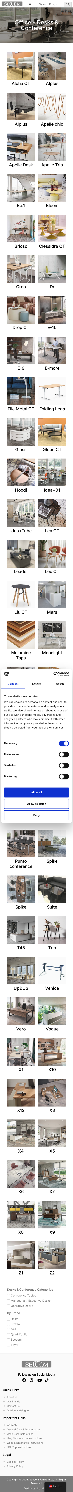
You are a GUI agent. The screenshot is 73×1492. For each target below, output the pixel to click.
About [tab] (60, 683)
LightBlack (43, 1488)
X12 (21, 1110)
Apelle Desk (21, 164)
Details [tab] (36, 683)
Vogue (52, 1029)
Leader (21, 571)
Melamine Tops (21, 655)
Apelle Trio (52, 164)
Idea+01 (52, 490)
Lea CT (52, 530)
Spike (52, 861)
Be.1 (21, 205)
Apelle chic (52, 124)
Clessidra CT (52, 246)
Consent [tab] (13, 683)
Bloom (52, 205)
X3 (52, 1110)
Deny (36, 815)
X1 (21, 1069)
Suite (52, 907)
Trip (52, 947)
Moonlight (52, 652)
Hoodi (21, 490)
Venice (52, 988)
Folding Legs (52, 408)
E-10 (52, 327)
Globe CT (52, 449)
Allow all (36, 792)
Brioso (21, 246)
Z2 (52, 1273)
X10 (52, 1069)
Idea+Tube (21, 530)
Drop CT (21, 327)
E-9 (20, 368)
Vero (21, 1029)
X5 (52, 1151)
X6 (21, 1191)
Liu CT (20, 612)
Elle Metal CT (21, 408)
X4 (21, 1151)
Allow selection (36, 803)
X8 (21, 1232)
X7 (52, 1191)
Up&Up (21, 988)
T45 (21, 947)
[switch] (64, 754)
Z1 (21, 1273)
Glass (21, 449)
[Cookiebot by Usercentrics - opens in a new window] (53, 674)
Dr (52, 286)
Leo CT (52, 571)
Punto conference (21, 864)
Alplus (52, 83)
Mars (52, 612)
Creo (21, 286)
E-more (52, 368)
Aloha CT (21, 83)
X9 (52, 1232)
